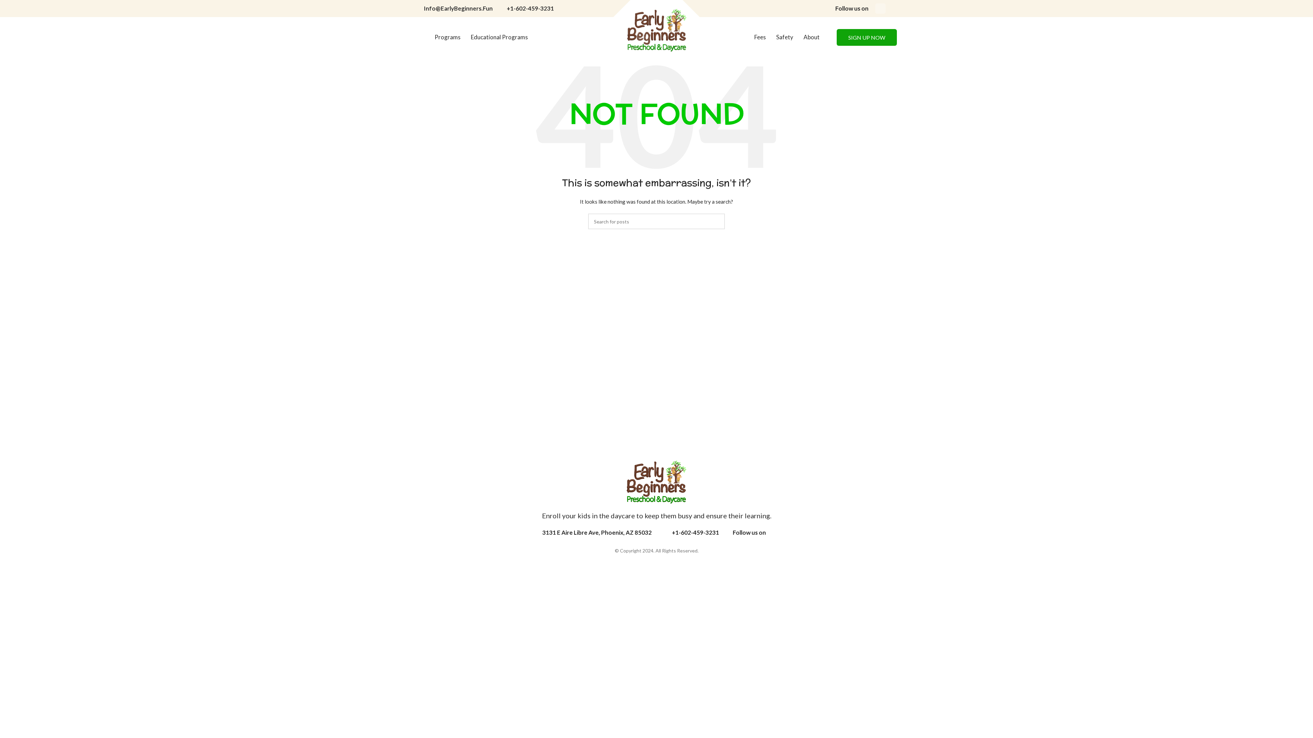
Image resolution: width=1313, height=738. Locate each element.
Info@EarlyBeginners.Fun (458, 8)
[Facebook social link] (880, 8)
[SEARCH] (717, 221)
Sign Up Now (866, 37)
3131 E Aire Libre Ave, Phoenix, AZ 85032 (597, 532)
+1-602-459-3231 (530, 8)
